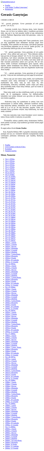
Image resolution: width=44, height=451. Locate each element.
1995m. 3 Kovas (10, 316)
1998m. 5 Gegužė (11, 390)
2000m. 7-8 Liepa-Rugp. (13, 440)
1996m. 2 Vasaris (11, 338)
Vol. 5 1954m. (10, 167)
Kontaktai (8, 149)
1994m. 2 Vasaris (11, 291)
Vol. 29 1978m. (10, 213)
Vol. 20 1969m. (10, 196)
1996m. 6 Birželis (11, 345)
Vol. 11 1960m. (10, 178)
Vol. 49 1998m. (10, 380)
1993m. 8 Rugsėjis (11, 279)
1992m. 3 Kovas (10, 246)
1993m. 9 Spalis (10, 281)
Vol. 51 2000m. (10, 427)
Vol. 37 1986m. (10, 229)
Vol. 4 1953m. (10, 165)
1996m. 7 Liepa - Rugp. (13, 347)
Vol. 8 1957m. (10, 173)
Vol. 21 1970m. (10, 198)
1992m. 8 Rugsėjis (11, 256)
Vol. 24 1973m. (10, 204)
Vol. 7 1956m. (10, 171)
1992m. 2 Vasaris (11, 244)
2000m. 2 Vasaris (11, 431)
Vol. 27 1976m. (10, 209)
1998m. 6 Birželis (11, 392)
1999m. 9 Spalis (10, 421)
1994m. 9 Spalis (10, 305)
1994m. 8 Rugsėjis (11, 303)
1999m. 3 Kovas (10, 409)
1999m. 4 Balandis (11, 411)
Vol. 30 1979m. (10, 215)
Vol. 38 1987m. (10, 231)
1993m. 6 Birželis (11, 275)
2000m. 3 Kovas (10, 433)
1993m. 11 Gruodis (11, 285)
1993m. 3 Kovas (10, 270)
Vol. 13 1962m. (10, 182)
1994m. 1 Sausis (10, 289)
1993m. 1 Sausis (10, 266)
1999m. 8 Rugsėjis (11, 419)
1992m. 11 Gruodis (11, 262)
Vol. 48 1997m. (10, 357)
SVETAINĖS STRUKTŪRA (15, 147)
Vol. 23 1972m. (10, 202)
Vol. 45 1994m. (10, 287)
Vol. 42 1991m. (10, 239)
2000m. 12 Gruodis (11, 448)
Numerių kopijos (10, 151)
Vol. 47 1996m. (10, 334)
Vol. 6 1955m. (10, 169)
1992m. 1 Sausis (10, 242)
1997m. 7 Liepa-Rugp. (13, 371)
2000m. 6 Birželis (11, 438)
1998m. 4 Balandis (11, 388)
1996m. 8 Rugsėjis (11, 349)
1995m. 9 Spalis (10, 328)
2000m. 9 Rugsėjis (11, 442)
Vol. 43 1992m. (10, 241)
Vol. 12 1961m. (10, 180)
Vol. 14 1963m (10, 184)
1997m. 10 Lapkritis (12, 376)
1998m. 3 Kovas (10, 386)
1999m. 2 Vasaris (11, 407)
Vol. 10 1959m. (10, 176)
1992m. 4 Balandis (11, 248)
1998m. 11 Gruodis (11, 402)
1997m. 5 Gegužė (11, 367)
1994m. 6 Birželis (11, 299)
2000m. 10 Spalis (11, 444)
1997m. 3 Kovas (10, 363)
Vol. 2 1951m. (10, 161)
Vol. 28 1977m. (10, 211)
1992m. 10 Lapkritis (12, 260)
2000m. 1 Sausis (10, 429)
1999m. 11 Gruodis (11, 425)
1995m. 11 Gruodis (11, 332)
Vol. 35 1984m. (10, 225)
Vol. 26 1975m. (10, 208)
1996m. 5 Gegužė (11, 343)
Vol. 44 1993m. (10, 264)
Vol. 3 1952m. (10, 163)
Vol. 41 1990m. (10, 237)
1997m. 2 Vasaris (11, 361)
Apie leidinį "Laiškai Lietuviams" (16, 7)
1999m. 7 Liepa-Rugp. (13, 417)
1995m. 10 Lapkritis (12, 330)
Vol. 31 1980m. (10, 217)
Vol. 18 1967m (10, 192)
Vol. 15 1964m (10, 186)
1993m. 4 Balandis (11, 272)
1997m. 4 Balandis (11, 365)
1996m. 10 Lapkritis (12, 353)
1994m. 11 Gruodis (11, 308)
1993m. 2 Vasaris (11, 268)
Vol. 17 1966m (10, 190)
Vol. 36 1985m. (10, 227)
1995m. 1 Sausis (10, 312)
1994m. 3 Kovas (10, 293)
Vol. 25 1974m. (10, 206)
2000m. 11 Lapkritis (12, 446)
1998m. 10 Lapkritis (12, 400)
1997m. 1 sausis (10, 359)
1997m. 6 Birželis (11, 369)
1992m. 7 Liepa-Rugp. (13, 254)
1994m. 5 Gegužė (11, 297)
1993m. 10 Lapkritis (12, 283)
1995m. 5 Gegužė (11, 320)
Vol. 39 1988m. (10, 233)
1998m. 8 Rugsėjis (11, 396)
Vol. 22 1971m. (10, 200)
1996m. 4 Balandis (11, 341)
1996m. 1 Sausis (10, 336)
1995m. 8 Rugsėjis (11, 326)
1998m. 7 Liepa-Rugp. (13, 394)
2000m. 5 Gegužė (11, 437)
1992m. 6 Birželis (11, 252)
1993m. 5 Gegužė (11, 274)
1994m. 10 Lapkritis (12, 306)
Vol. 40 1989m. (10, 235)
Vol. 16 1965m (10, 188)
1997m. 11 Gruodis (11, 378)
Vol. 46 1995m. (10, 310)
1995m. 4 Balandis (11, 318)
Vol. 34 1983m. (10, 223)
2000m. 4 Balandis (11, 435)
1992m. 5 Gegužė (11, 250)
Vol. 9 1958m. (10, 175)
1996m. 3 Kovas (10, 339)
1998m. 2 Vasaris (11, 384)
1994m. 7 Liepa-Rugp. (13, 301)
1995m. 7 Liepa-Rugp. (13, 324)
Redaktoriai (9, 9)
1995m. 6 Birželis (11, 322)
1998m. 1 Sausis (10, 382)
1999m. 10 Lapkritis (12, 423)
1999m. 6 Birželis (11, 415)
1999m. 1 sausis (10, 405)
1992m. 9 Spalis (10, 258)
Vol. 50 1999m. (10, 404)
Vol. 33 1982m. (10, 221)
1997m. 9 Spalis (10, 374)
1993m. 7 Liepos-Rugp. (13, 277)
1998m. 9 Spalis (10, 398)
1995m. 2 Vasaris (11, 314)
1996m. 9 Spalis (10, 351)
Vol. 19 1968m (10, 194)
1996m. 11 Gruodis (11, 355)
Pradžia (7, 5)
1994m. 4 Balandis (11, 295)
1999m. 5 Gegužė (11, 413)
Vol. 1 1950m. (10, 159)
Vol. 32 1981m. (10, 219)
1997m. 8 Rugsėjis (11, 372)
